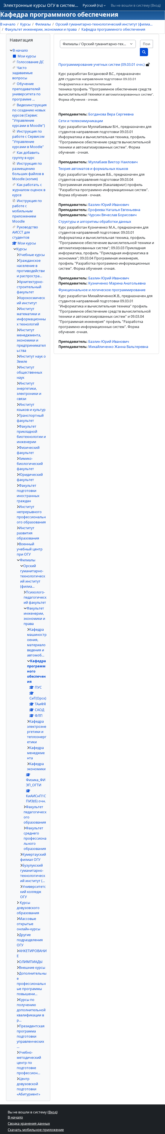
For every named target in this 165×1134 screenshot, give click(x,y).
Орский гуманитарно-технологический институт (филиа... (104, 24)
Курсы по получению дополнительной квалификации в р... (31, 1010)
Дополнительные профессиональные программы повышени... (31, 983)
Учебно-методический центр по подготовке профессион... (29, 1062)
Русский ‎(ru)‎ (93, 5)
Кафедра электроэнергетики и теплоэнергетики (36, 731)
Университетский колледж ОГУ (33, 891)
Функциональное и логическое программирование (101, 290)
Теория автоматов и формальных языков (93, 168)
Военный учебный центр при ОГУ (30, 549)
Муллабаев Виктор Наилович (113, 162)
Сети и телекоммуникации (80, 120)
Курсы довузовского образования (28, 907)
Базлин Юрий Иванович (108, 204)
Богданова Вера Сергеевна (111, 114)
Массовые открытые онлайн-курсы (28, 923)
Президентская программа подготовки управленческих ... (30, 1036)
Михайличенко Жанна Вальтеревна (118, 346)
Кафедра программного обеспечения (113, 29)
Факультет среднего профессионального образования (35, 838)
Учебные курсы (32, 254)
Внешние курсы (32, 967)
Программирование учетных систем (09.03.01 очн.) (101, 64)
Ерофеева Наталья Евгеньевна (114, 209)
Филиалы (43, 24)
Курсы (25, 24)
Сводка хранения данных (29, 1123)
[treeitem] (28, 572)
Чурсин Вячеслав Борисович (112, 215)
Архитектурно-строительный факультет (30, 286)
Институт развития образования (28, 533)
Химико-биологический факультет (30, 463)
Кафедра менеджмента (36, 752)
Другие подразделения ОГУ (30, 939)
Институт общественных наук (29, 372)
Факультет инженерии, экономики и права (41, 29)
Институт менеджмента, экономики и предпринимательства (31, 340)
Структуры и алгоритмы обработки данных (94, 221)
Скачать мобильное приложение (36, 1129)
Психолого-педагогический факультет (35, 597)
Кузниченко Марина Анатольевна (117, 283)
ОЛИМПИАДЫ (31, 961)
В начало (7, 24)
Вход (156, 5)
